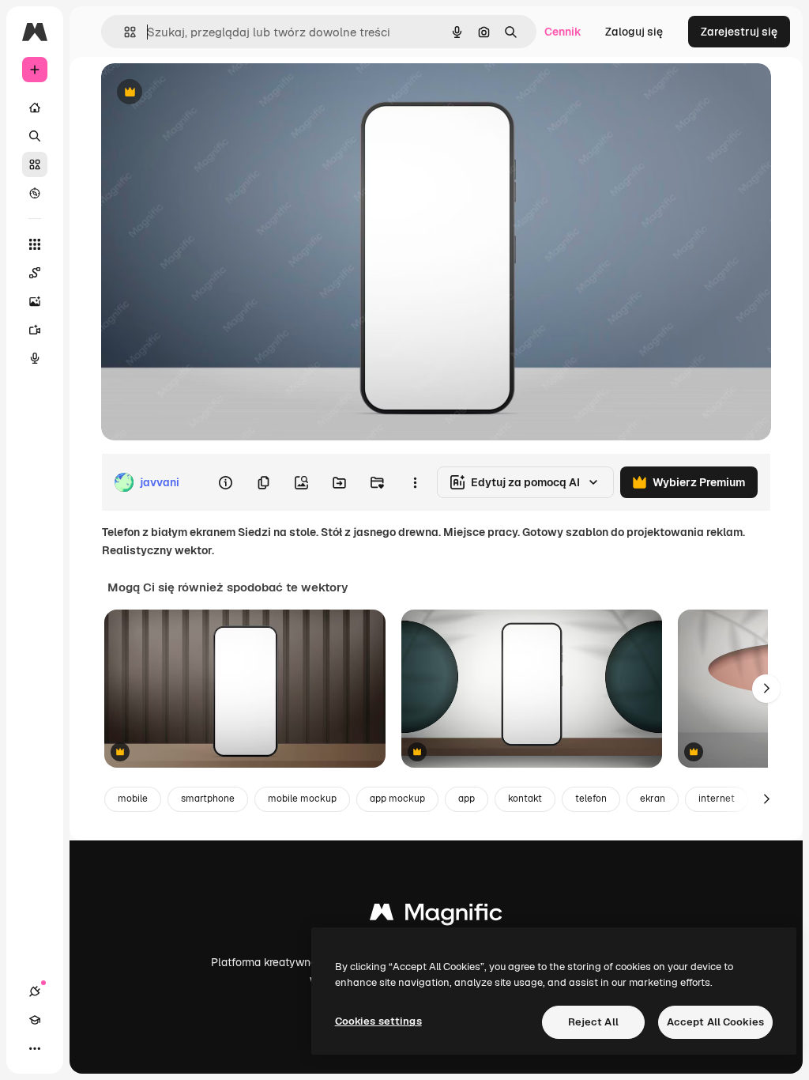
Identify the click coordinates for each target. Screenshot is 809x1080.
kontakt (525, 798)
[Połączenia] (34, 991)
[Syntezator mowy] (34, 358)
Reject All (593, 1022)
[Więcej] (34, 1048)
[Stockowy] (34, 164)
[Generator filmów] (34, 329)
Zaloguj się (634, 32)
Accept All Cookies (715, 1022)
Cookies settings (378, 1021)
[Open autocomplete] (123, 32)
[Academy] (34, 1020)
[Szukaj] (34, 136)
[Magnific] (436, 916)
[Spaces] (34, 272)
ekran (652, 798)
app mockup (397, 798)
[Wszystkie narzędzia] (34, 244)
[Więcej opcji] (415, 482)
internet (716, 798)
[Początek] (34, 107)
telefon (591, 798)
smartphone (208, 798)
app (466, 798)
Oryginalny (210, 92)
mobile (133, 798)
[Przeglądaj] (34, 193)
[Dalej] (766, 689)
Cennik (562, 32)
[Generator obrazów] (34, 301)
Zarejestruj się (739, 32)
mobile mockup (302, 798)
